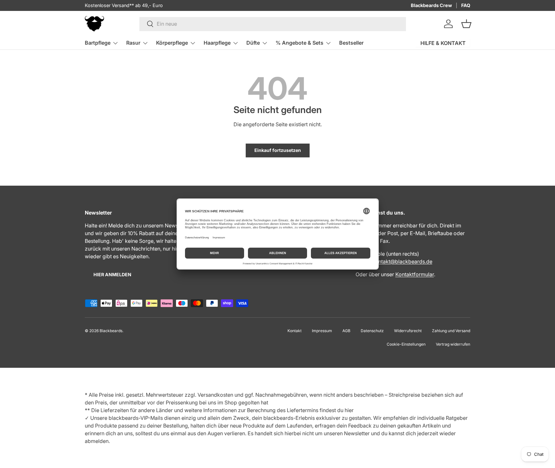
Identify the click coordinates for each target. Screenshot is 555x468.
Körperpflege (172, 43)
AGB (346, 330)
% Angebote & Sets (299, 43)
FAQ (465, 5)
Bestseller (351, 43)
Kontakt (294, 330)
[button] (466, 24)
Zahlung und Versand (451, 330)
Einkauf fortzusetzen (277, 150)
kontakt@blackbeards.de (402, 261)
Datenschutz (372, 330)
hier (349, 410)
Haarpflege (217, 43)
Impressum (322, 330)
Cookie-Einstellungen (406, 344)
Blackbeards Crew (431, 5)
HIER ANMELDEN (112, 274)
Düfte (253, 43)
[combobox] (272, 24)
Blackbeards (111, 330)
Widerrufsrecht (408, 330)
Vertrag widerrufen (453, 344)
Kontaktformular (414, 274)
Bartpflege (97, 43)
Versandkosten (215, 395)
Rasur (133, 43)
